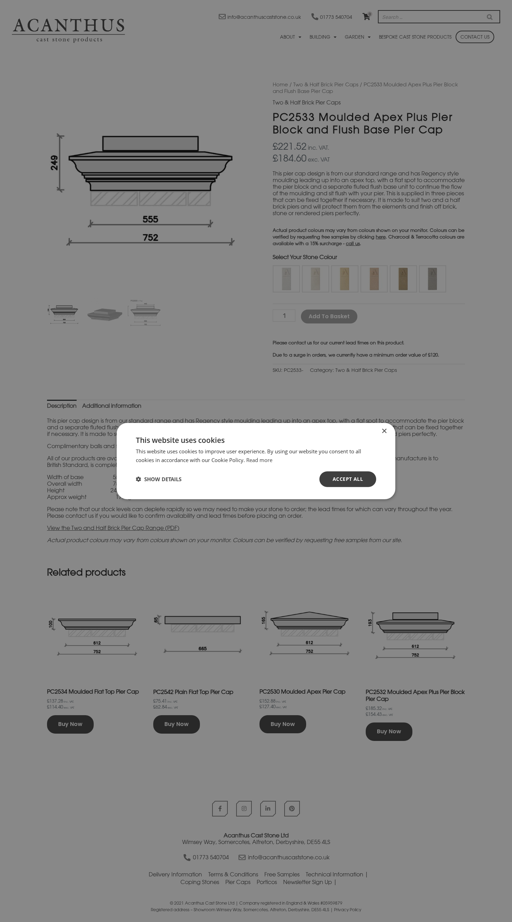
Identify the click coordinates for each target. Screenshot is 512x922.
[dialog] (256, 461)
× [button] (384, 431)
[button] (158, 479)
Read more (259, 459)
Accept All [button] (348, 479)
